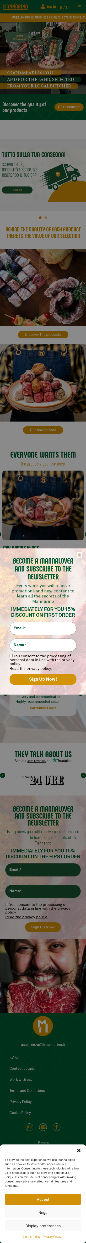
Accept (43, 1199)
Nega (43, 1212)
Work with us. (21, 1079)
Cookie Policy (31, 1237)
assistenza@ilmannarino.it (43, 1045)
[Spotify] (43, 1127)
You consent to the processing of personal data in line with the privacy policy (37, 908)
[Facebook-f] (56, 1127)
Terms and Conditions (27, 1090)
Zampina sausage (21, 547)
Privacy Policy (52, 1237)
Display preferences (43, 1226)
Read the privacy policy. (26, 917)
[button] (78, 1150)
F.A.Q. (14, 1057)
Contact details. (23, 1068)
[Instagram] (29, 1127)
